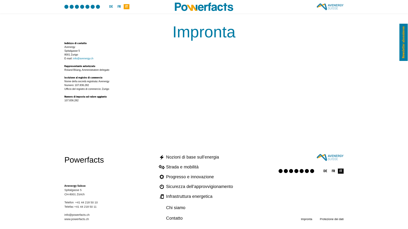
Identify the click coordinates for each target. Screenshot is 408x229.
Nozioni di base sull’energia (192, 157)
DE (111, 6)
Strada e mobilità (182, 167)
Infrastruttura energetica (189, 196)
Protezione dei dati (332, 219)
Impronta (306, 219)
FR (119, 6)
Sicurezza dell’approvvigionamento (199, 186)
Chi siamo (175, 207)
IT (126, 6)
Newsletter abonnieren (403, 42)
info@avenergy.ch (83, 58)
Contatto (174, 218)
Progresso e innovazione (190, 176)
